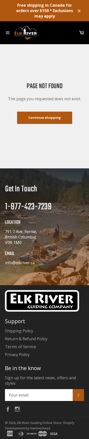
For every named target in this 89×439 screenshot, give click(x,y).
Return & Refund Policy (26, 338)
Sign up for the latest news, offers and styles (40, 380)
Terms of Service (20, 346)
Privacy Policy (17, 354)
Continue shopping (44, 117)
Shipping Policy (19, 331)
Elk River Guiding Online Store (39, 422)
